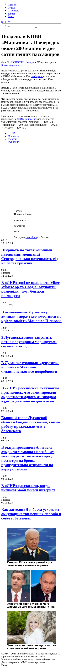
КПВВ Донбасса (25, 119)
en (9, 21)
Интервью (13, 10)
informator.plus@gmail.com (23, 665)
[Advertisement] (31, 177)
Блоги (11, 16)
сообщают (37, 76)
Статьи (12, 7)
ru (2, 21)
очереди (12, 139)
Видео (11, 13)
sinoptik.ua (31, 237)
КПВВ (11, 133)
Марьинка (13, 136)
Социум (30, 62)
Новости (12, 4)
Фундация (13, 141)
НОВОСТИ (17, 62)
